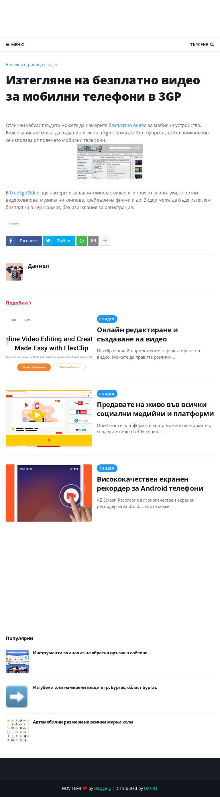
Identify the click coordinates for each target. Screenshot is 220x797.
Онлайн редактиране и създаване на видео (137, 334)
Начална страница (24, 64)
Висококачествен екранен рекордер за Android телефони (150, 483)
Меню (18, 44)
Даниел (38, 266)
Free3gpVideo (25, 193)
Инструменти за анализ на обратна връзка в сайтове (90, 652)
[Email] (93, 241)
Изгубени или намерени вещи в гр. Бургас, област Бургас (95, 687)
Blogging (102, 788)
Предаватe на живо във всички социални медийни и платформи (155, 409)
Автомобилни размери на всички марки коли (83, 722)
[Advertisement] (110, 18)
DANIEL (151, 788)
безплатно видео (128, 125)
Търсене (199, 44)
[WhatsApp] (81, 241)
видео (52, 64)
